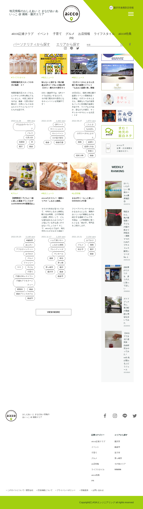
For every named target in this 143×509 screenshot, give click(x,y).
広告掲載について (45, 490)
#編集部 (29, 240)
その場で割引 (57, 138)
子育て (57, 33)
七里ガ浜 (29, 137)
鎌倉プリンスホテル (24, 294)
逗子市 (117, 453)
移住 (61, 258)
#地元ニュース (48, 77)
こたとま (90, 124)
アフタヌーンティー (24, 249)
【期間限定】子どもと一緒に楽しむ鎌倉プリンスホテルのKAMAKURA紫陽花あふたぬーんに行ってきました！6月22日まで (23, 203)
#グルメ (14, 193)
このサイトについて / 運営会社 (20, 490)
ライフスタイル (104, 33)
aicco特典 (124, 33)
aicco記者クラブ (23, 33)
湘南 (80, 142)
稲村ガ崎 (79, 155)
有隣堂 (22, 142)
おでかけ (29, 254)
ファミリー (28, 263)
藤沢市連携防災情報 (124, 7)
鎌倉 (31, 146)
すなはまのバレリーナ (24, 126)
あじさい (29, 245)
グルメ (70, 33)
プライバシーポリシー (66, 490)
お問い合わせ (98, 490)
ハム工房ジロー (56, 240)
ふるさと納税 (57, 245)
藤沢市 (50, 272)
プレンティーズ (56, 249)
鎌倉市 (30, 298)
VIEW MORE (53, 312)
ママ (19, 267)
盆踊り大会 (89, 146)
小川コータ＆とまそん (85, 135)
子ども (30, 267)
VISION (118, 469)
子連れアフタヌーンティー (24, 283)
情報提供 (84, 490)
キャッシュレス (56, 129)
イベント (43, 33)
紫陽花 (20, 289)
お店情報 (84, 33)
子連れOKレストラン (24, 276)
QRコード (59, 124)
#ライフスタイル (18, 77)
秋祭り (91, 151)
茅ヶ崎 (60, 263)
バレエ (30, 133)
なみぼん (90, 129)
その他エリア (120, 464)
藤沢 (21, 146)
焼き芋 (80, 249)
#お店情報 (76, 193)
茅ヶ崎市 (49, 267)
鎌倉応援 (59, 142)
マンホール (58, 254)
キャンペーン (57, 133)
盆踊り (91, 142)
